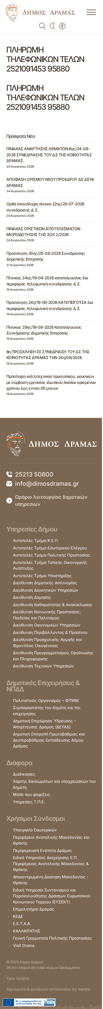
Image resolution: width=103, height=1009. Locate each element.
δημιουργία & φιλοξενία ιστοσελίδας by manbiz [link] (48, 989)
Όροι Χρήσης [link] (18, 978)
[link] (40, 12)
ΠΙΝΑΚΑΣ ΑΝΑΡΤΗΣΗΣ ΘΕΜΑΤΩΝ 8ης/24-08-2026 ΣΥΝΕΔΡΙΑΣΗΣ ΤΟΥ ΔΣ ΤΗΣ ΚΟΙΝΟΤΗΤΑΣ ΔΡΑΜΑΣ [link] (49, 154)
